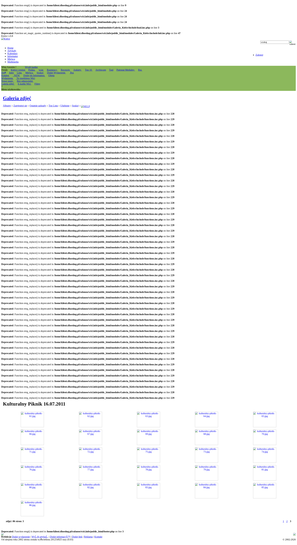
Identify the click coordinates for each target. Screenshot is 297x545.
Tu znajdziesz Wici (25, 78)
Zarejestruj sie (20, 105)
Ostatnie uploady (38, 105)
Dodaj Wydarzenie (56, 72)
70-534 (254, 534)
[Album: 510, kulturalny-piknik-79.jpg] (206, 479)
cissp (263, 534)
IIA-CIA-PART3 (167, 534)
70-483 (102, 534)
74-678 (4, 534)
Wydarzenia (7, 78)
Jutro (11, 72)
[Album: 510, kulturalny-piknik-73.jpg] (206, 462)
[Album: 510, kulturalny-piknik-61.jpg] (32, 426)
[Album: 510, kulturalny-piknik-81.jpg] (264, 479)
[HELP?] (85, 105)
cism (144, 534)
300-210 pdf (136, 534)
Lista (19, 72)
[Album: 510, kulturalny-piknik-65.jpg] (264, 426)
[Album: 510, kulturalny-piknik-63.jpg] (148, 426)
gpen (191, 534)
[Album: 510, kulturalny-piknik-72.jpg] (90, 462)
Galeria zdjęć (17, 98)
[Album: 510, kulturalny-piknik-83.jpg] (148, 497)
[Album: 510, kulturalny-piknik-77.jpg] (90, 479)
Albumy (7, 105)
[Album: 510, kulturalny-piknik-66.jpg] (32, 444)
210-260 (13, 537)
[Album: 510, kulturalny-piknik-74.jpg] (264, 462)
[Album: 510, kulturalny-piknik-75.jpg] (148, 462)
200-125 (94, 534)
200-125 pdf (83, 534)
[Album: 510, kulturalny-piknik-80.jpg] (32, 497)
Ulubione (64, 105)
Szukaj (40, 72)
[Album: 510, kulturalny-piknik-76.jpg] (32, 479)
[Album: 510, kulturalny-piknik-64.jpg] (206, 426)
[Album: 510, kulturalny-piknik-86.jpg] (32, 515)
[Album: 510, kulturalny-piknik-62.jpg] (90, 426)
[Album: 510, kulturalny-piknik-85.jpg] (264, 497)
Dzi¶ (3, 72)
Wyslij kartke (31, 67)
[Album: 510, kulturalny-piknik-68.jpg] (206, 444)
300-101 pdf (275, 534)
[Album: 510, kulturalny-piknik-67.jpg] (90, 444)
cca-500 (182, 534)
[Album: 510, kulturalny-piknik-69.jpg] (148, 444)
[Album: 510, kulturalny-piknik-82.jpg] (90, 497)
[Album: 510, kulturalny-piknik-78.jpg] (148, 479)
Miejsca (29, 72)
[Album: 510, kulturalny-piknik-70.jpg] (264, 444)
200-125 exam (113, 534)
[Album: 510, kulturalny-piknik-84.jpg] (206, 497)
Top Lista (53, 105)
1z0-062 (285, 534)
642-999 (125, 534)
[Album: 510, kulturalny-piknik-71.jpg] (32, 462)
